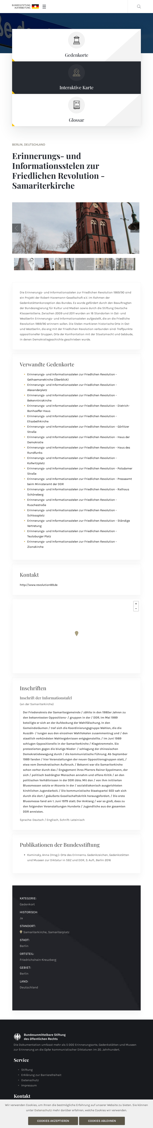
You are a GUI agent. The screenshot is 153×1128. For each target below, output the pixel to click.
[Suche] (139, 6)
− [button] (136, 608)
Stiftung (27, 1069)
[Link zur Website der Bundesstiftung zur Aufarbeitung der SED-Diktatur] (25, 6)
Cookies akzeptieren (53, 1121)
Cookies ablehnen (102, 1121)
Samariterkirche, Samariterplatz (46, 932)
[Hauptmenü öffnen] (44, 6)
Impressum (29, 1085)
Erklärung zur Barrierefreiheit (41, 1075)
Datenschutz (30, 1080)
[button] (16, 228)
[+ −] (76, 636)
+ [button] (136, 603)
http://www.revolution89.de (38, 585)
